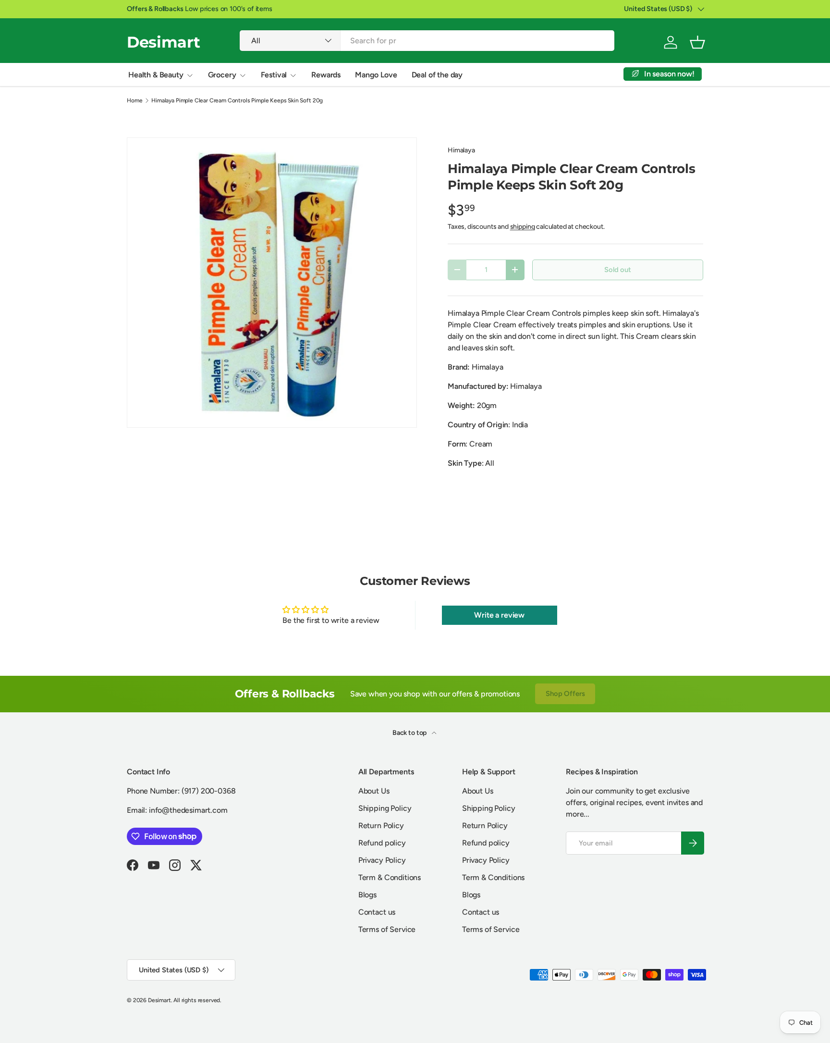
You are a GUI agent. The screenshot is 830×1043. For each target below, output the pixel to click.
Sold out (617, 269)
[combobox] (427, 40)
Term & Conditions (389, 877)
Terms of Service (386, 929)
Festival (274, 74)
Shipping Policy (385, 808)
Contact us (376, 912)
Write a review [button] (499, 615)
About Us (374, 790)
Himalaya (461, 150)
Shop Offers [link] (565, 693)
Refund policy (382, 842)
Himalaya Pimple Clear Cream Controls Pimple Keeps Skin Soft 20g (237, 100)
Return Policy (381, 825)
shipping (522, 227)
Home (134, 100)
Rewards (326, 74)
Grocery (222, 74)
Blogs (367, 894)
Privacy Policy (382, 860)
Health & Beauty (155, 74)
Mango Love (376, 74)
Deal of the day (437, 74)
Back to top (410, 733)
